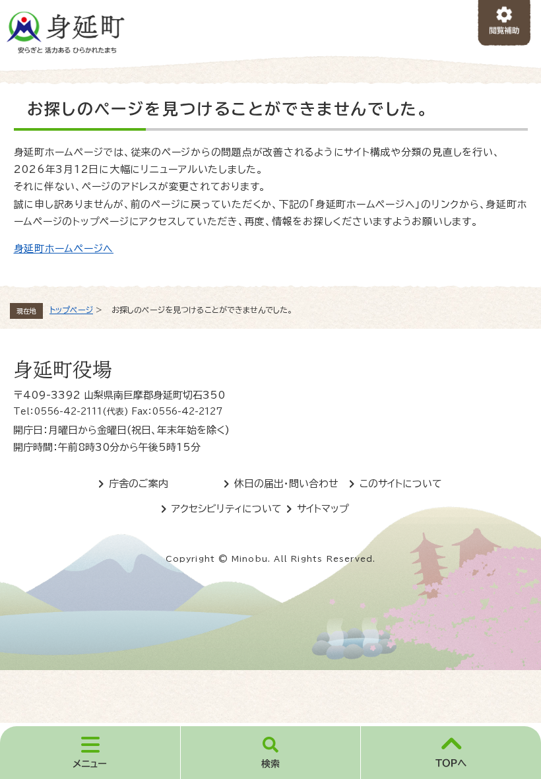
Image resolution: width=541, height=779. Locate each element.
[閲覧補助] (504, 23)
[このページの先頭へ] (451, 752)
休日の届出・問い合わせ (286, 484)
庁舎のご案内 (138, 484)
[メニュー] (90, 752)
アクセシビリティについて (227, 509)
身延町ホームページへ (64, 249)
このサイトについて (401, 484)
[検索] (271, 752)
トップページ (71, 310)
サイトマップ (323, 509)
